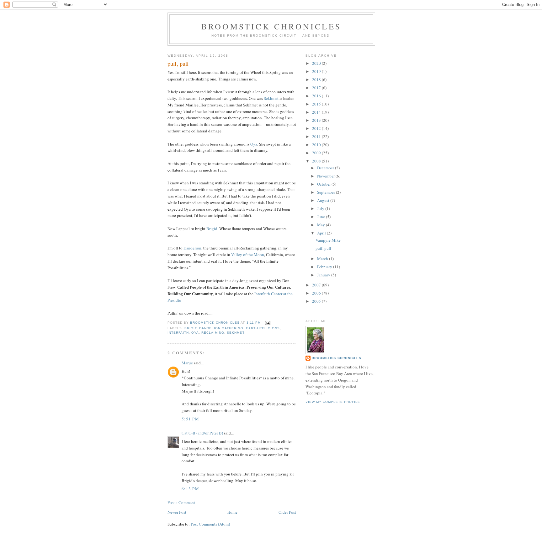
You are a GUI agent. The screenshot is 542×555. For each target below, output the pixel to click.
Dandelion (192, 248)
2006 (317, 293)
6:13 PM (190, 488)
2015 (317, 104)
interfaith (178, 332)
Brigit (190, 328)
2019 (317, 71)
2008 (317, 161)
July (321, 208)
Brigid (211, 228)
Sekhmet (271, 98)
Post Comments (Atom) (210, 524)
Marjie (187, 363)
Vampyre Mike (328, 240)
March (323, 258)
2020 (317, 63)
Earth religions (263, 328)
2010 (317, 144)
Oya (253, 144)
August (323, 200)
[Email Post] (267, 322)
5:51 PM (190, 419)
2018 (317, 79)
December (326, 168)
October (324, 184)
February (325, 267)
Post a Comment (181, 502)
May (321, 225)
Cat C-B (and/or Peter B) (202, 433)
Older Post (287, 512)
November (326, 176)
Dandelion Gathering (221, 328)
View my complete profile (333, 401)
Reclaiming (212, 332)
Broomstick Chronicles (271, 26)
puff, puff (323, 248)
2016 (317, 96)
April (322, 233)
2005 (317, 301)
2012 (317, 128)
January (324, 275)
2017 (317, 87)
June (321, 216)
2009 (317, 153)
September (326, 192)
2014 (317, 112)
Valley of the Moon (247, 254)
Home (232, 512)
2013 (317, 120)
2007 (317, 285)
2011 (317, 136)
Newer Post (176, 512)
